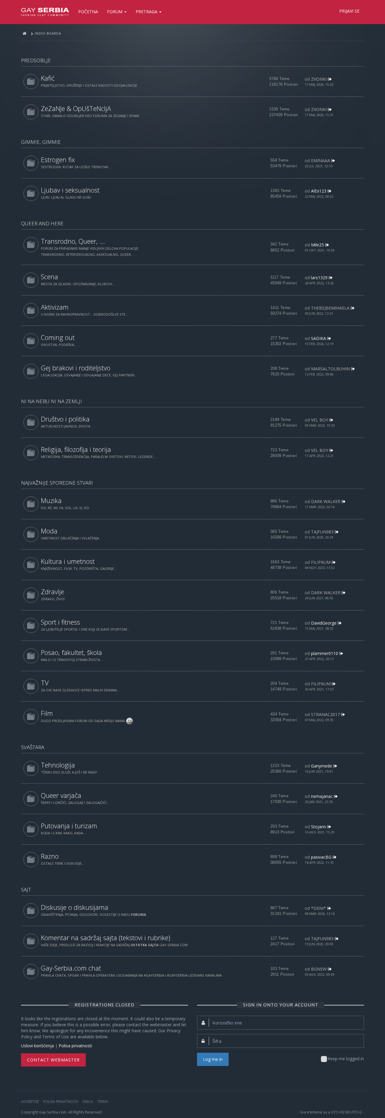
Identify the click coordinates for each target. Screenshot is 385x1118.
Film (47, 713)
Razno (50, 856)
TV (45, 682)
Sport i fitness (60, 622)
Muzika (51, 500)
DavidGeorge (324, 623)
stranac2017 (325, 714)
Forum (115, 11)
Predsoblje (36, 60)
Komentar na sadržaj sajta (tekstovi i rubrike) (105, 937)
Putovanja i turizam (69, 825)
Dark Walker (325, 501)
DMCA (87, 1101)
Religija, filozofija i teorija (76, 449)
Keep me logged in (346, 1058)
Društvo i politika (65, 419)
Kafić (47, 78)
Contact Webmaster (53, 1060)
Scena (49, 276)
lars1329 (319, 277)
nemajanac (322, 796)
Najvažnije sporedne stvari (57, 482)
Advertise (30, 1101)
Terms (102, 1101)
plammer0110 (324, 653)
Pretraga (147, 11)
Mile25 (317, 245)
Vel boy (319, 420)
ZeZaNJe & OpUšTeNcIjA (76, 108)
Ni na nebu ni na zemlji (51, 401)
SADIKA (318, 338)
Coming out (58, 337)
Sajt (26, 889)
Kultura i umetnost (68, 561)
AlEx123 (318, 191)
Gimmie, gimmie (41, 141)
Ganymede (321, 766)
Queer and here (42, 223)
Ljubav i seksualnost (70, 190)
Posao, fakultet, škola (71, 652)
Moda (49, 531)
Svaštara (32, 747)
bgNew (319, 969)
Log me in (213, 1059)
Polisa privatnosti (75, 1046)
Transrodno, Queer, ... (73, 241)
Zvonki (319, 79)
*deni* (318, 908)
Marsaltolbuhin (330, 369)
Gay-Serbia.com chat (71, 968)
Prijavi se (349, 11)
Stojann (318, 826)
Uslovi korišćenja (37, 1046)
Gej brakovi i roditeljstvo (75, 367)
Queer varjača (61, 795)
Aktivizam (55, 307)
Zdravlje (52, 591)
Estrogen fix (58, 159)
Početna (88, 11)
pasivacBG (321, 857)
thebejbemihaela (330, 308)
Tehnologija (58, 765)
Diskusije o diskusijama (74, 907)
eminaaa (320, 160)
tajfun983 (322, 532)
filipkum (321, 562)
